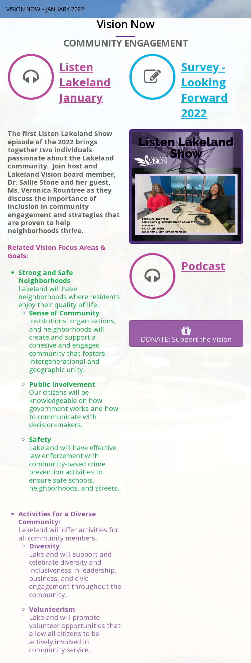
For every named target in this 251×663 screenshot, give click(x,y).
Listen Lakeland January (85, 82)
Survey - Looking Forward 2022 (204, 90)
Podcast (203, 265)
